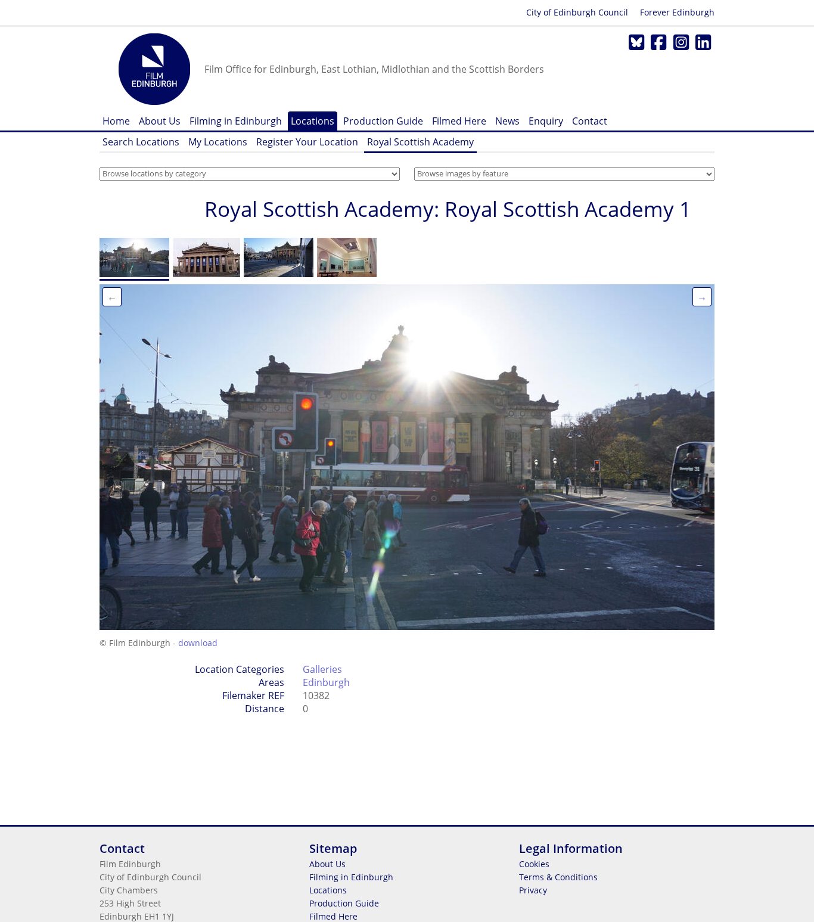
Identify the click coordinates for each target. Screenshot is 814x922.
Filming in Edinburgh (235, 121)
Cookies (534, 864)
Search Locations (140, 141)
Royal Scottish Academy (420, 141)
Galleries (322, 669)
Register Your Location (307, 141)
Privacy (533, 890)
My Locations (217, 141)
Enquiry (546, 121)
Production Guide (383, 121)
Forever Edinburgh (677, 12)
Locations (312, 121)
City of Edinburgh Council (577, 12)
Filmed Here (459, 121)
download (198, 642)
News (507, 121)
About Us (160, 121)
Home (116, 121)
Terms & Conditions (558, 877)
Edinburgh (326, 682)
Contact (589, 121)
